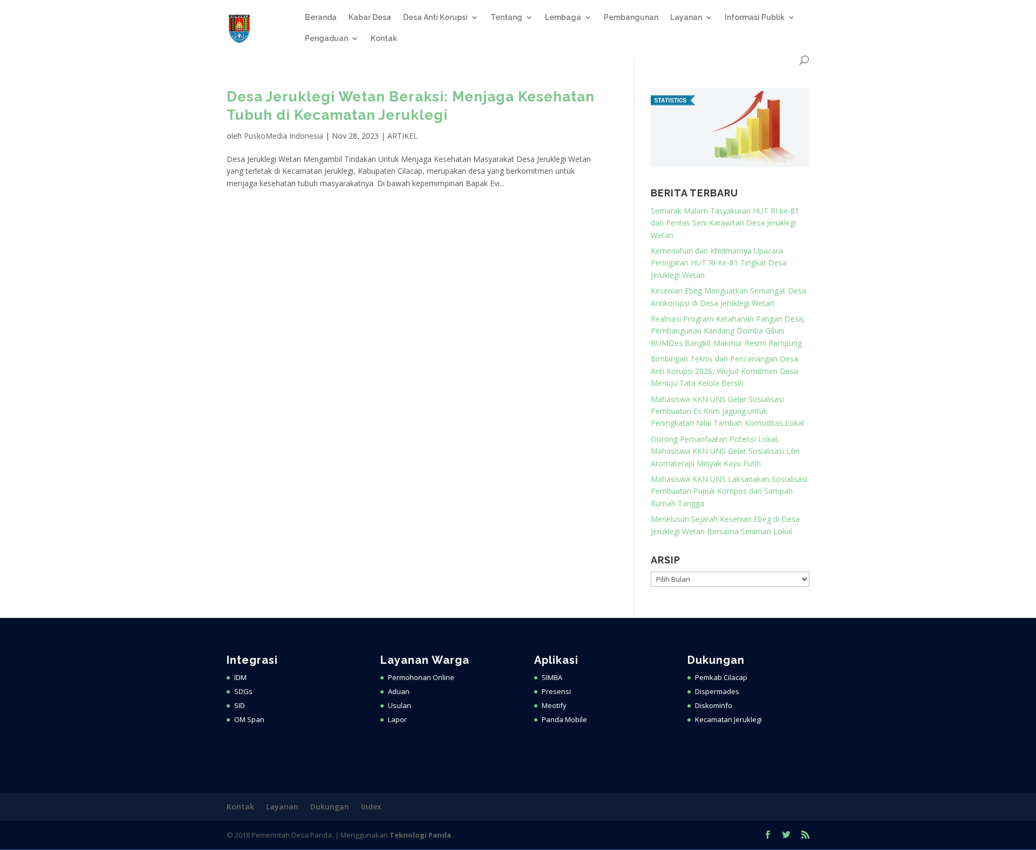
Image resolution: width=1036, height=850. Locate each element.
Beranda (321, 17)
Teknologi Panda (420, 835)
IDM (240, 677)
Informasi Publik (755, 17)
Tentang (506, 17)
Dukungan (329, 806)
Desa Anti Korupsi (435, 17)
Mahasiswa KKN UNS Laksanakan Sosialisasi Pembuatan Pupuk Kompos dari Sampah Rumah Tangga (729, 491)
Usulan (399, 705)
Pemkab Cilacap (721, 677)
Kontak (384, 39)
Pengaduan (326, 39)
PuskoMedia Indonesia (283, 136)
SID (239, 705)
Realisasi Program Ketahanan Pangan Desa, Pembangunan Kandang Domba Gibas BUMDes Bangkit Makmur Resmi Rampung (728, 331)
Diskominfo (713, 705)
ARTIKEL (402, 136)
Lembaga (563, 17)
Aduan (399, 691)
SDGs (243, 691)
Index (371, 806)
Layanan (686, 17)
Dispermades (717, 691)
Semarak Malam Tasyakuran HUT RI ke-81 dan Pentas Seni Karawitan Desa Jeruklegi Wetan (725, 223)
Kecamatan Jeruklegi (728, 719)
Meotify (554, 705)
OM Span (249, 719)
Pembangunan (631, 17)
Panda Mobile (564, 719)
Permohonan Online (421, 677)
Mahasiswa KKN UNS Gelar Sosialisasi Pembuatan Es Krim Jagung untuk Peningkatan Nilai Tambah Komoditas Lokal (727, 411)
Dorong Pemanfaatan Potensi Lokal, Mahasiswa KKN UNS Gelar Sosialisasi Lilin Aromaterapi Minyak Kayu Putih (725, 451)
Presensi (556, 691)
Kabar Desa (370, 17)
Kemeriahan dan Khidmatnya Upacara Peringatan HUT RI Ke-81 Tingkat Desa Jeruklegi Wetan (719, 263)
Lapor (397, 719)
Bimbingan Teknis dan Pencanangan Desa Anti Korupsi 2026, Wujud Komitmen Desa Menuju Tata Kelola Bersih (724, 370)
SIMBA (552, 677)
